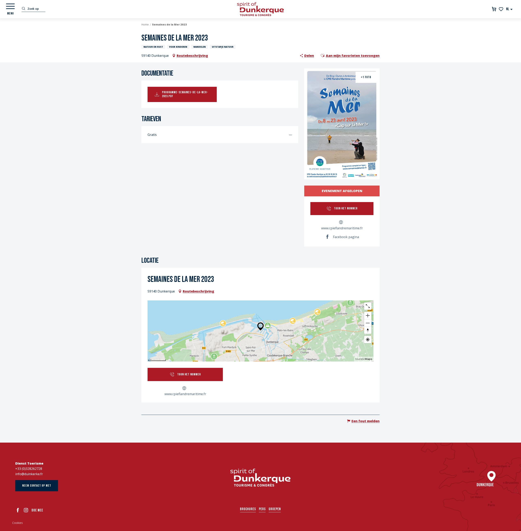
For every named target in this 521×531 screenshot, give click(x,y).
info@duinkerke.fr (29, 474)
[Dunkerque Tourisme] (260, 9)
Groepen (275, 509)
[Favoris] (501, 9)
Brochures (248, 509)
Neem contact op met (36, 486)
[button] (509, 9)
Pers (262, 509)
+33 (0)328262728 (28, 468)
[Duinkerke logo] (260, 478)
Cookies (17, 523)
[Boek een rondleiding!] (494, 9)
